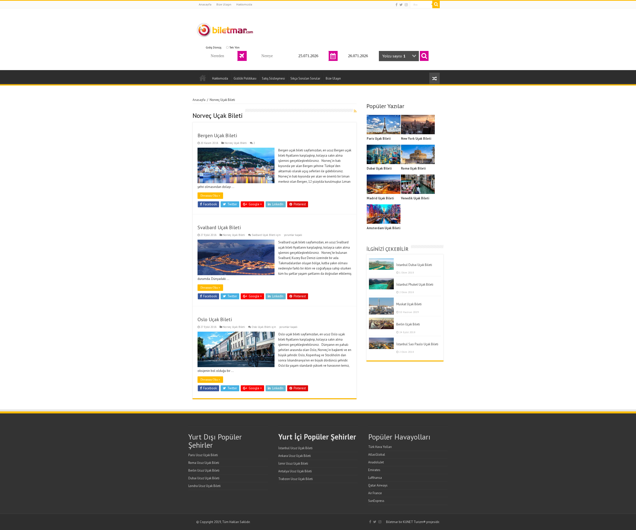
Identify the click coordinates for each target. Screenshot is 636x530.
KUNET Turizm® (414, 522)
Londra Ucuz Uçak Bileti (204, 486)
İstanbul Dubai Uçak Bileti (414, 265)
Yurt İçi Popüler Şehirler (317, 437)
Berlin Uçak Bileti (408, 324)
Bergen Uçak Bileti (217, 135)
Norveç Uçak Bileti (236, 143)
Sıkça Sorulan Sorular (305, 78)
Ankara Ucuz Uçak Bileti (294, 456)
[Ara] (436, 4)
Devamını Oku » (210, 195)
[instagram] (406, 5)
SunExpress (376, 501)
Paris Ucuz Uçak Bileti (203, 455)
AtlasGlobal (376, 454)
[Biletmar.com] (224, 29)
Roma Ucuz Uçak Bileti (203, 463)
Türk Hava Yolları (380, 447)
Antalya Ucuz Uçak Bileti (295, 471)
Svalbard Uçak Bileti (219, 227)
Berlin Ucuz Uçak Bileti (203, 470)
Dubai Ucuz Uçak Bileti (203, 478)
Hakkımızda (244, 4)
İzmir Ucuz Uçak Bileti (293, 463)
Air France (375, 493)
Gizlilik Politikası (245, 78)
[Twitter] (401, 5)
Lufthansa (375, 478)
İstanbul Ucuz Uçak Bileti (295, 448)
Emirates (374, 470)
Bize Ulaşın (223, 4)
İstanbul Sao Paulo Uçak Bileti (417, 344)
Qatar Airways (378, 485)
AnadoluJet (376, 462)
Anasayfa (205, 4)
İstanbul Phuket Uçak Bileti (414, 284)
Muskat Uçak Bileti (409, 304)
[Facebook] (396, 5)
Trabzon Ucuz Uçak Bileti (295, 479)
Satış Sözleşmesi (273, 78)
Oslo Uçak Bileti (215, 319)
